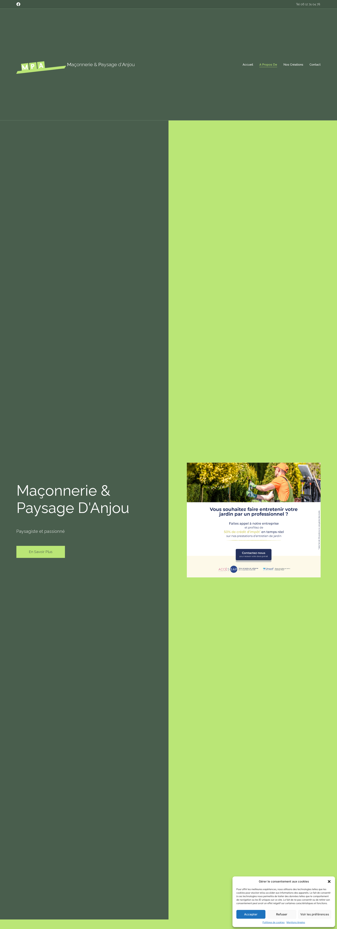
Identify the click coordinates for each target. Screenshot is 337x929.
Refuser (281, 914)
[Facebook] (18, 4)
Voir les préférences (314, 914)
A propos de (268, 64)
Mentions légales (295, 922)
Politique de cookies (274, 922)
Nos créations (293, 64)
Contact (315, 64)
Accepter (250, 914)
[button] (329, 881)
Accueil (248, 64)
